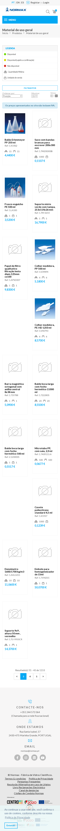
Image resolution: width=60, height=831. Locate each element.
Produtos (17, 33)
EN (18, 2)
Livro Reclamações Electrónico (29, 787)
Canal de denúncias (29, 790)
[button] (48, 9)
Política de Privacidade (41, 778)
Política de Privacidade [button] (17, 817)
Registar (35, 2)
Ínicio (5, 33)
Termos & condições (15, 778)
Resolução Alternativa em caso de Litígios (29, 784)
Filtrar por (30, 88)
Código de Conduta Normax (29, 793)
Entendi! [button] (10, 825)
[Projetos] (29, 800)
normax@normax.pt (30, 751)
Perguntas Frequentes (28, 781)
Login (46, 2)
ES (22, 2)
